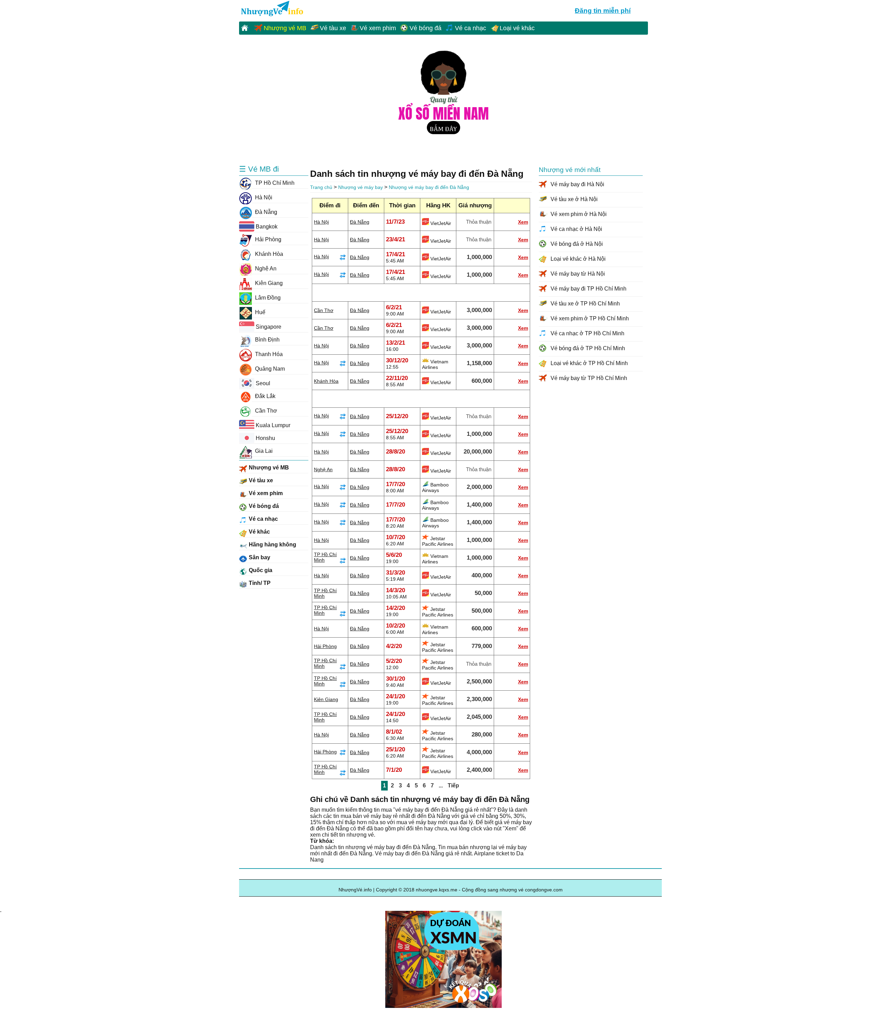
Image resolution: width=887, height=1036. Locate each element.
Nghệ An (323, 469)
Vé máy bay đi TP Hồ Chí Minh (588, 289)
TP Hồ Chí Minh (274, 183)
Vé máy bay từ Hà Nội (578, 274)
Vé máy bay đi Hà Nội (577, 184)
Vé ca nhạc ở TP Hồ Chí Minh (587, 333)
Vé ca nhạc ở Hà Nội (576, 229)
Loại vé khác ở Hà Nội (578, 259)
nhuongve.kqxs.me (271, 9)
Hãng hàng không (271, 544)
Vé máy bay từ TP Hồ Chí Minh (589, 378)
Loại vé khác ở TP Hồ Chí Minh (589, 363)
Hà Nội (321, 222)
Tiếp (453, 785)
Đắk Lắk (264, 396)
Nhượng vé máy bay (360, 187)
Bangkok (266, 227)
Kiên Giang (326, 699)
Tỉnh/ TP (259, 583)
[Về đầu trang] (0, 903)
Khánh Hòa (326, 381)
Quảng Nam (269, 369)
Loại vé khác (517, 28)
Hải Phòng (325, 646)
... (441, 785)
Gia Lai (263, 451)
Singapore (267, 327)
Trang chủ (321, 187)
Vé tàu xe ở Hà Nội (574, 199)
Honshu (264, 438)
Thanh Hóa (268, 354)
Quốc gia (259, 570)
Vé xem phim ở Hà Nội (579, 214)
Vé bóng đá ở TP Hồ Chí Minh (588, 348)
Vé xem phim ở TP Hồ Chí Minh (590, 318)
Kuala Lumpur (272, 425)
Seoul (262, 383)
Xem (523, 222)
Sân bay (258, 557)
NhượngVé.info (355, 889)
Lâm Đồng (267, 298)
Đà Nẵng (359, 222)
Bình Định (267, 340)
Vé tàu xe (333, 28)
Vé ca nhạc (470, 28)
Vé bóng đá (425, 28)
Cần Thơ (323, 310)
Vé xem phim (378, 28)
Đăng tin (603, 10)
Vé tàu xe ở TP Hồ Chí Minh (585, 304)
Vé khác (258, 532)
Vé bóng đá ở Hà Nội (577, 244)
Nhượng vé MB (285, 28)
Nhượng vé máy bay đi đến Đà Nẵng (429, 187)
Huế (259, 312)
